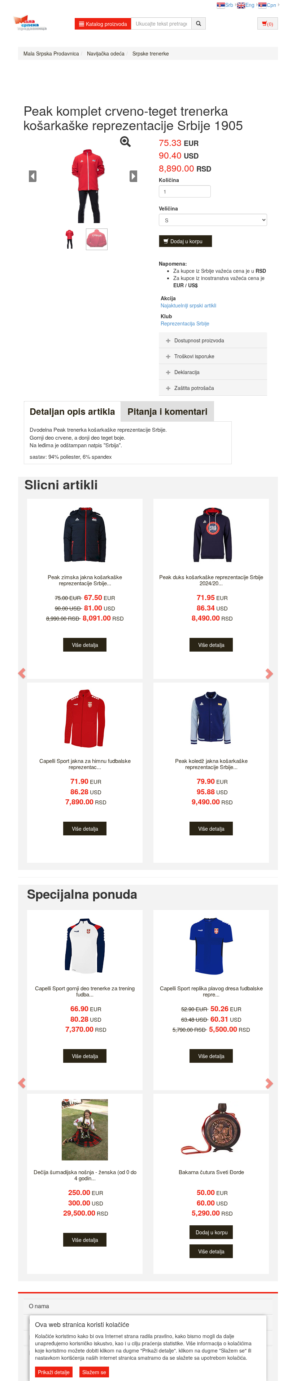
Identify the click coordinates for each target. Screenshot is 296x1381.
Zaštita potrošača (194, 387)
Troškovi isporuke (194, 356)
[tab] (213, 340)
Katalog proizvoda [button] (106, 23)
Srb (229, 4)
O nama (39, 1306)
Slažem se (94, 1372)
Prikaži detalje (54, 1372)
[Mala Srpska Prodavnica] (28, 23)
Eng (249, 4)
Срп (271, 4)
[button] (22, 673)
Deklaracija (187, 372)
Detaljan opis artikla (72, 411)
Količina (169, 179)
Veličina (168, 208)
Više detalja (85, 644)
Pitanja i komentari (167, 411)
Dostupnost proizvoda (199, 340)
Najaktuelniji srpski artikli (188, 305)
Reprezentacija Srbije (185, 323)
